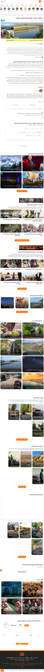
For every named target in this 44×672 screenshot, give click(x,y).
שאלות (31, 128)
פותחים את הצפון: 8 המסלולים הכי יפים (14, 354)
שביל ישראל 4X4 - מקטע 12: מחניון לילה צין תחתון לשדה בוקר (38, 417)
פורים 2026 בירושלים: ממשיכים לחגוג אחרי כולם (33, 234)
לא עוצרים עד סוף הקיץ (38, 596)
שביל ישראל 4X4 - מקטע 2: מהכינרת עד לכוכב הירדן (14, 418)
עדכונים (27, 128)
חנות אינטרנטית (17, 657)
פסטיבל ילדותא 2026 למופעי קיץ (37, 170)
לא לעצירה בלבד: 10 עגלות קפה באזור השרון (13, 536)
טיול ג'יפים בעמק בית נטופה (38, 482)
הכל (41, 128)
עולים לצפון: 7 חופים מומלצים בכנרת (15, 371)
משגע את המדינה (18, 596)
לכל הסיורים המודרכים (10, 40)
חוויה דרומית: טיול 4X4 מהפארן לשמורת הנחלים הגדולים (39, 465)
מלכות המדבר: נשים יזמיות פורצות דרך (12, 269)
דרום (16, 660)
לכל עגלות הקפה (22, 556)
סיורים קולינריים (39, 567)
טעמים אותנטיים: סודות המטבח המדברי (33, 269)
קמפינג (11, 659)
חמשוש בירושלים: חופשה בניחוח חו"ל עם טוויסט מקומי (11, 234)
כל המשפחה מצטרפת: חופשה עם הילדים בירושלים (34, 337)
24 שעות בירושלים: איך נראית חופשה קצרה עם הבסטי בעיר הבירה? (33, 220)
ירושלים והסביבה (21, 660)
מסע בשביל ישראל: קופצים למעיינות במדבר (13, 613)
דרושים (29, 657)
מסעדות (15, 659)
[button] (33, 216)
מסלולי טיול (27, 659)
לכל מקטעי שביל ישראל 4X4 (22, 439)
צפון (28, 660)
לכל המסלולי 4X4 (22, 486)
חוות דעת (37, 128)
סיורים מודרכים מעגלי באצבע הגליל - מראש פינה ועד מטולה (34, 113)
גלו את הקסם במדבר (22, 288)
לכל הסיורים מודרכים (22, 571)
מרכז (26, 660)
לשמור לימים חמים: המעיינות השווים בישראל (35, 354)
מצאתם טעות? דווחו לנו (9, 109)
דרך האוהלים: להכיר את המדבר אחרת (35, 613)
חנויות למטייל (24, 657)
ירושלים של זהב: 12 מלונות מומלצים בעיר (11, 219)
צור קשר (34, 657)
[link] (4, 21)
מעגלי (33, 43)
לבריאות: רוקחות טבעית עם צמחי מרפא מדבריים (11, 283)
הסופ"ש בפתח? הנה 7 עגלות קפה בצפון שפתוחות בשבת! (37, 535)
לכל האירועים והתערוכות (22, 191)
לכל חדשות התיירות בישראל (22, 311)
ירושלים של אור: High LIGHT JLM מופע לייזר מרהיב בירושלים (12, 186)
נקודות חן (23, 659)
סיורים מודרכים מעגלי (21, 113)
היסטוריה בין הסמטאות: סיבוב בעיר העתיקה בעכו (34, 388)
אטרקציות (32, 659)
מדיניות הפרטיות (9, 670)
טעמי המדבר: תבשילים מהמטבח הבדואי (14, 337)
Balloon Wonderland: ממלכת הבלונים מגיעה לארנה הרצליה (34, 186)
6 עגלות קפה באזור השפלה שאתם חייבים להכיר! (25, 536)
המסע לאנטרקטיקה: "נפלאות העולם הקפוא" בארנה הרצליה (12, 169)
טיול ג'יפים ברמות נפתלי (15, 466)
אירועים (19, 659)
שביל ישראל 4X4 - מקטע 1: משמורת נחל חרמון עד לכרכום (38, 434)
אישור (2, 670)
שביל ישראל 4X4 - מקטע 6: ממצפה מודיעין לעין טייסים (26, 418)
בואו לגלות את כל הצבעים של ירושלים (22, 240)
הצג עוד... (42, 117)
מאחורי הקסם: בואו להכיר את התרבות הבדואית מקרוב (34, 283)
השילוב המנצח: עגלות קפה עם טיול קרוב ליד (37, 553)
